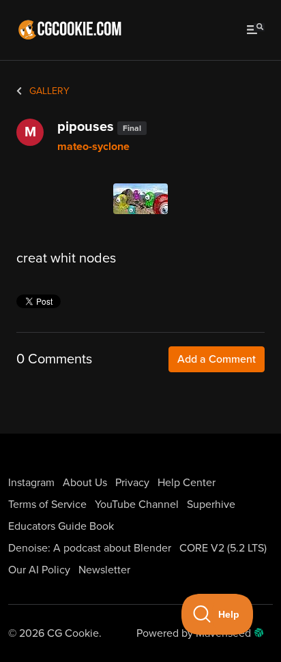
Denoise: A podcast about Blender (89, 548)
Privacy (132, 483)
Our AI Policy (39, 570)
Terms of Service (47, 504)
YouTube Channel (137, 504)
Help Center (187, 483)
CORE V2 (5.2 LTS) (223, 548)
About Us (85, 483)
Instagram (31, 483)
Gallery (48, 91)
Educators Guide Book (61, 526)
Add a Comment (216, 359)
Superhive (211, 504)
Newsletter (104, 570)
